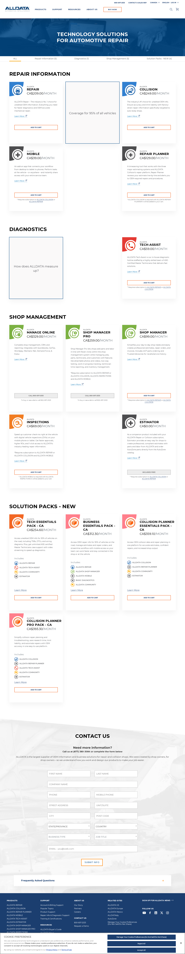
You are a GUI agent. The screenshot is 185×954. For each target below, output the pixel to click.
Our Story (78, 905)
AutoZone (112, 919)
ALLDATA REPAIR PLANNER (19, 912)
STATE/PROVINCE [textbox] (58, 826)
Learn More (20, 590)
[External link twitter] (162, 913)
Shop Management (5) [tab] (117, 58)
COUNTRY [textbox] (101, 826)
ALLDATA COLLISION (45, 200)
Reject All (141, 944)
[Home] (17, 9)
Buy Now (112, 9)
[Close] (181, 943)
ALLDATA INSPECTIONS (17, 932)
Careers (77, 912)
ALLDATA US (113, 905)
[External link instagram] (168, 913)
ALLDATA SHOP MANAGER (19, 926)
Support (57, 9)
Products (40, 9)
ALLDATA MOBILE (15, 915)
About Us (92, 9)
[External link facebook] (150, 913)
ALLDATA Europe (115, 909)
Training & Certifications (51, 919)
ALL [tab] (15, 58)
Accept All (141, 950)
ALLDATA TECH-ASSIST (17, 919)
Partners (78, 909)
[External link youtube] (144, 913)
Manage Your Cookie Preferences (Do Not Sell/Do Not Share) (122, 923)
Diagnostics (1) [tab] (81, 58)
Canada (153, 3)
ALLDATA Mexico (115, 912)
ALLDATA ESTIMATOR (16, 922)
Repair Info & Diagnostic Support (54, 915)
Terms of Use (66, 950)
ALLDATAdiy (113, 915)
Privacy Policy (51, 950)
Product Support (47, 912)
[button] (171, 9)
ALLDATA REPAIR (36, 202)
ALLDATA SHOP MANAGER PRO (21, 929)
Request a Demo (81, 926)
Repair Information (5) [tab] (46, 58)
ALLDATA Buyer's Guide (50, 930)
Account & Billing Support (51, 905)
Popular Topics (46, 909)
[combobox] (68, 826)
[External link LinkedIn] (156, 913)
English (165, 3)
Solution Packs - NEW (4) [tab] (159, 58)
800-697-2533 (80, 923)
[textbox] (69, 837)
